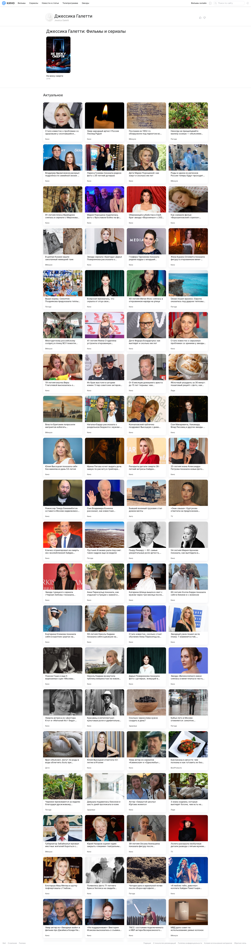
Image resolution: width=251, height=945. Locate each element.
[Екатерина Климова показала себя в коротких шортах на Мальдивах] (62, 625)
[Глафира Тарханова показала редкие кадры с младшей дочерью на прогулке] (146, 247)
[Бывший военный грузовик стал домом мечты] (146, 499)
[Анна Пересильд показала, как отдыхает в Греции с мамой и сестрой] (104, 583)
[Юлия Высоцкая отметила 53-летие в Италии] (104, 751)
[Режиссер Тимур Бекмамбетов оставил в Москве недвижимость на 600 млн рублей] (62, 499)
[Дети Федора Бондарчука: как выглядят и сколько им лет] (146, 331)
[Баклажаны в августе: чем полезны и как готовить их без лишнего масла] (188, 751)
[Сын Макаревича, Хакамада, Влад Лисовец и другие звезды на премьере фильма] (188, 415)
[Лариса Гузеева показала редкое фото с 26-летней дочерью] (104, 164)
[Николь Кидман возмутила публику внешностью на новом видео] (104, 667)
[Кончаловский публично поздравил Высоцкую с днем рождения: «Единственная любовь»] (146, 415)
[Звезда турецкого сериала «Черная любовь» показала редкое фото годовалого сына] (62, 583)
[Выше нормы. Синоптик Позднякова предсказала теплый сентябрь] (62, 289)
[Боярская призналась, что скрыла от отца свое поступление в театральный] (104, 289)
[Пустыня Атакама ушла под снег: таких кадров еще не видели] (104, 541)
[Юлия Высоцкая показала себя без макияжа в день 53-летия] (62, 457)
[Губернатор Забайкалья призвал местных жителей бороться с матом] (62, 834)
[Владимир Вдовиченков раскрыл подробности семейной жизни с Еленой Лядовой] (62, 164)
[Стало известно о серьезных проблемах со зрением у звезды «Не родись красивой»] (188, 331)
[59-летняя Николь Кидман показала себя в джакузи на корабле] (104, 625)
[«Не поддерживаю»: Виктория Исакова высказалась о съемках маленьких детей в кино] (104, 918)
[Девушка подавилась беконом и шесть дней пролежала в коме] (104, 792)
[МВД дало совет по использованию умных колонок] (188, 918)
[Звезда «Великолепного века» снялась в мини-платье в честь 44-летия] (188, 667)
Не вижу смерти (54, 76)
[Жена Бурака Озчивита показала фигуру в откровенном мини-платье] (188, 247)
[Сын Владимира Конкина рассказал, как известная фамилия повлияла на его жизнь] (104, 499)
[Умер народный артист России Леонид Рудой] (104, 122)
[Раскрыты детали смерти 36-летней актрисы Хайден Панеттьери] (146, 457)
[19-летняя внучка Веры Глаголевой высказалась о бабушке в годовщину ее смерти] (62, 373)
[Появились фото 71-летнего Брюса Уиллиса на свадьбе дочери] (104, 876)
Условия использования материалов (218, 943)
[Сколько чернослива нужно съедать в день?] (146, 709)
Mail (4, 943)
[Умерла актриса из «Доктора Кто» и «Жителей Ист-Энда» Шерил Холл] (62, 709)
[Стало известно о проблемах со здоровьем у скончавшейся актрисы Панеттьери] (62, 122)
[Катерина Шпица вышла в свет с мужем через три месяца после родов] (146, 583)
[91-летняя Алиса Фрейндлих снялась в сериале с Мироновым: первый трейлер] (62, 206)
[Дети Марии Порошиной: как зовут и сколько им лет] (146, 164)
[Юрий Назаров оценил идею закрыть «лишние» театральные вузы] (104, 834)
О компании (12, 943)
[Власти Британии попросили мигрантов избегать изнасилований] (62, 415)
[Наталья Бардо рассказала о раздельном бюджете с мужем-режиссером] (104, 415)
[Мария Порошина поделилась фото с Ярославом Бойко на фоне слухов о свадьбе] (104, 206)
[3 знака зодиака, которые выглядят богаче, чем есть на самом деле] (188, 792)
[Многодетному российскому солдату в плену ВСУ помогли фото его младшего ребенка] (62, 331)
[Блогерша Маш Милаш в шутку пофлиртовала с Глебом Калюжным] (62, 876)
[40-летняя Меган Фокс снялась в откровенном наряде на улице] (146, 289)
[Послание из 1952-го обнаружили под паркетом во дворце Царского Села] (146, 122)
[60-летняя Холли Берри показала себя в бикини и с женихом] (188, 583)
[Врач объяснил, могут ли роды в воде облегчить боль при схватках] (62, 751)
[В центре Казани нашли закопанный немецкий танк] (62, 247)
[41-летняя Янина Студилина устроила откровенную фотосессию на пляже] (104, 331)
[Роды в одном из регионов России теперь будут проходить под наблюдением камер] (188, 164)
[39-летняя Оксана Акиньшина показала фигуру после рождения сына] (146, 834)
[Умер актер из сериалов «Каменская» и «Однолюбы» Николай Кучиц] (146, 751)
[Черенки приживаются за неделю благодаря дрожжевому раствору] (62, 792)
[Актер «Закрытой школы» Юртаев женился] (146, 792)
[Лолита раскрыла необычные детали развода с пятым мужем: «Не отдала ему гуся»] (188, 834)
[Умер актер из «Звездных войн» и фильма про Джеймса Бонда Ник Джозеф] (62, 918)
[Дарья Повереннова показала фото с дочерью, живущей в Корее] (146, 667)
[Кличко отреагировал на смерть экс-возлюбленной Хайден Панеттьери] (62, 541)
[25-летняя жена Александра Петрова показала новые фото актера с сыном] (188, 457)
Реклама (22, 943)
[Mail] (4, 3)
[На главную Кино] (10, 3)
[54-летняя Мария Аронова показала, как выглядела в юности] (188, 541)
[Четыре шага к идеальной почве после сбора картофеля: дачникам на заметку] (146, 876)
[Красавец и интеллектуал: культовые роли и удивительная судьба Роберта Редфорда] (104, 709)
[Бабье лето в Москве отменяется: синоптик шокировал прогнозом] (188, 709)
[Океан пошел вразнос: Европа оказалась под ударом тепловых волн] (188, 289)
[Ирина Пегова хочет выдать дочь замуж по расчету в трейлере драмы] (104, 457)
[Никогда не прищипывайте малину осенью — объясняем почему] (188, 122)
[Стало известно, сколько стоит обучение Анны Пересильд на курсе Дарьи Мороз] (146, 625)
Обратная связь (240, 943)
